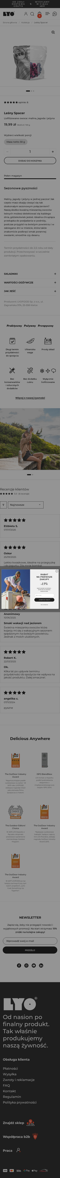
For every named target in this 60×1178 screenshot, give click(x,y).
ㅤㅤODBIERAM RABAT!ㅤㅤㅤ (44, 599)
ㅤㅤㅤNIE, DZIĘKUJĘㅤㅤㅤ (44, 604)
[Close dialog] (57, 571)
